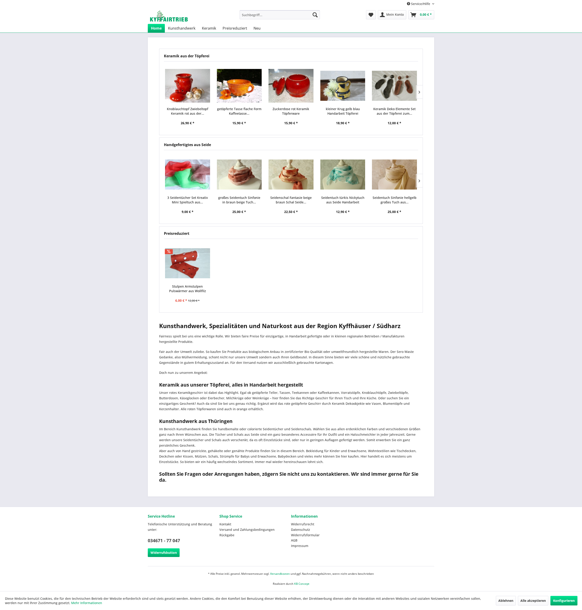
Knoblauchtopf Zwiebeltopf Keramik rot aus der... (187, 111)
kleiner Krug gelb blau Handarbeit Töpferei (343, 111)
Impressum (299, 546)
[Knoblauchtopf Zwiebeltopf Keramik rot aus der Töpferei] (187, 85)
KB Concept (301, 584)
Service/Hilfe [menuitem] (420, 4)
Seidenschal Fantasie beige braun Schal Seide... (291, 199)
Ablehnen (505, 600)
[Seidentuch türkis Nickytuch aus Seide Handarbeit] (342, 174)
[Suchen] (315, 14)
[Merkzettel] (371, 14)
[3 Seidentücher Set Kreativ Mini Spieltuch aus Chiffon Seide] (187, 174)
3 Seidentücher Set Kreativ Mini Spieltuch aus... (187, 199)
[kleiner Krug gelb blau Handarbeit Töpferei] (342, 85)
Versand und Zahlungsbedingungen (247, 529)
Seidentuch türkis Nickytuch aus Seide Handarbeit (342, 199)
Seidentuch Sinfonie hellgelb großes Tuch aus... (394, 199)
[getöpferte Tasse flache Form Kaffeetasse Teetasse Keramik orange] (239, 85)
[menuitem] (280, 14)
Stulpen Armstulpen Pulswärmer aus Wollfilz (187, 288)
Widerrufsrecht (302, 524)
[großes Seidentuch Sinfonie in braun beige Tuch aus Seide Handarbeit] (239, 174)
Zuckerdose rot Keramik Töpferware (291, 111)
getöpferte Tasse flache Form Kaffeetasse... (239, 111)
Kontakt (225, 524)
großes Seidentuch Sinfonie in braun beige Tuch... (239, 199)
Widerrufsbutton (164, 552)
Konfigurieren (564, 600)
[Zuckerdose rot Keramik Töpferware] (291, 85)
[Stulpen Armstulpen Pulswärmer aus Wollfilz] (187, 263)
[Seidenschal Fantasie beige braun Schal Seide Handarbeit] (291, 174)
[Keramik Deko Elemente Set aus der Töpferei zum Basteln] (394, 85)
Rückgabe (226, 535)
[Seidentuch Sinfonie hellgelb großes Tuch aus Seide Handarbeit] (394, 174)
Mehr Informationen (86, 603)
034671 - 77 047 (164, 541)
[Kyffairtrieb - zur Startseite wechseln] (169, 16)
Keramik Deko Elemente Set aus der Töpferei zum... (394, 111)
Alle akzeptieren (533, 600)
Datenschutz (300, 529)
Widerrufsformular (305, 535)
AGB (294, 540)
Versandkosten (280, 574)
